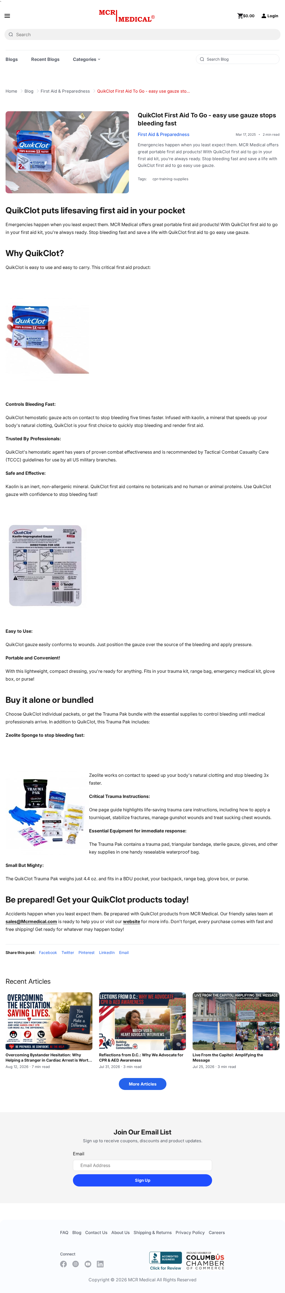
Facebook (48, 952)
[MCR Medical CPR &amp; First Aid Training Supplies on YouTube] (88, 1264)
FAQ (64, 1232)
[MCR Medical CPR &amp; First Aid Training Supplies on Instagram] (75, 1264)
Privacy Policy (190, 1232)
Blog (28, 91)
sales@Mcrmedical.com (31, 921)
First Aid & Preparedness (65, 91)
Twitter (68, 952)
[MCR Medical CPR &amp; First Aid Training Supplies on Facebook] (63, 1264)
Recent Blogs (45, 59)
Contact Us (96, 1232)
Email (124, 952)
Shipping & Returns (153, 1232)
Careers (217, 1232)
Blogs (12, 59)
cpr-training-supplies (170, 179)
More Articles (142, 1084)
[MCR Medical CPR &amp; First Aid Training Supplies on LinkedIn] (100, 1264)
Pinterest (86, 952)
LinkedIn (107, 952)
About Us (120, 1232)
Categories (84, 59)
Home (11, 91)
